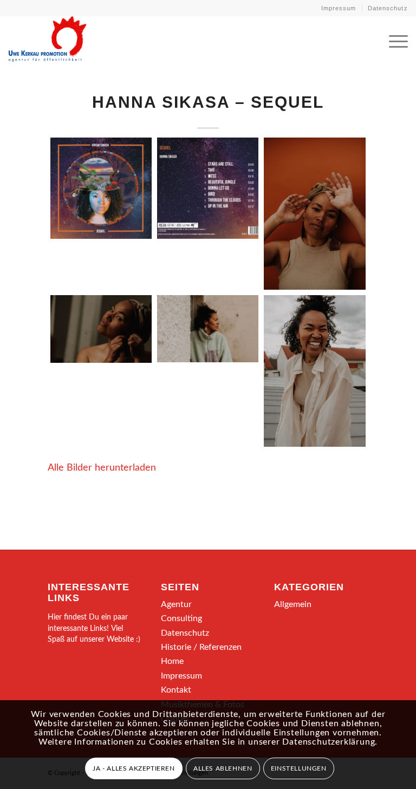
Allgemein (292, 604)
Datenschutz (388, 8)
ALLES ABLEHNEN (222, 768)
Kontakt (176, 690)
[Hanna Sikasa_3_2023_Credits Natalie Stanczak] (101, 329)
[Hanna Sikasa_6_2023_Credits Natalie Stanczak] (314, 371)
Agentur (176, 604)
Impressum (338, 8)
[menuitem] (339, 8)
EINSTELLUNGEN (299, 768)
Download (62, 149)
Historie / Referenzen (201, 647)
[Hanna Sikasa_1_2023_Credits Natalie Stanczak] (314, 214)
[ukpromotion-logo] (47, 40)
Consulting (181, 618)
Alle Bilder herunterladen (102, 467)
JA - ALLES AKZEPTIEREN (133, 768)
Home (172, 661)
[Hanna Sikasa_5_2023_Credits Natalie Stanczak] (207, 329)
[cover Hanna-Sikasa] (101, 188)
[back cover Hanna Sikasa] (207, 188)
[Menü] (393, 40)
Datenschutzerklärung (328, 742)
